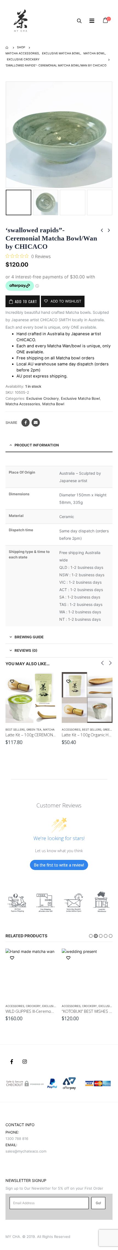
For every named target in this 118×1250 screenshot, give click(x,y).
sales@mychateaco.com (25, 1151)
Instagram (24, 1061)
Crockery (33, 1006)
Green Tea (33, 729)
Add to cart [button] (47, 681)
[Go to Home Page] (7, 47)
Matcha (49, 729)
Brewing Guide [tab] (29, 637)
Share (11, 422)
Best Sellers (15, 729)
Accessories (71, 729)
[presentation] (7, 135)
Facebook (25, 422)
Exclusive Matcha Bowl (80, 398)
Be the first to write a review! (59, 865)
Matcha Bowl (53, 404)
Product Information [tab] (37, 445)
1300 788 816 (16, 1138)
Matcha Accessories (22, 404)
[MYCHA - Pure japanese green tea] (20, 20)
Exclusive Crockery (42, 398)
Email (36, 422)
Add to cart (26, 301)
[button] (90, 936)
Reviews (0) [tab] (26, 650)
